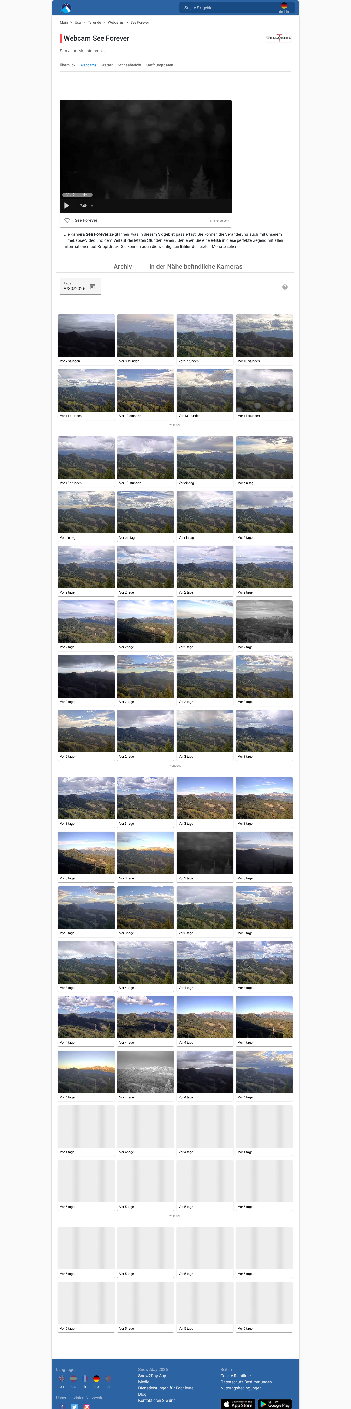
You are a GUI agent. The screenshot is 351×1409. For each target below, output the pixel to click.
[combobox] (230, 7)
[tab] (122, 266)
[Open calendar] (92, 286)
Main (64, 22)
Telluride (95, 22)
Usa (78, 22)
